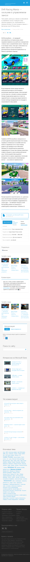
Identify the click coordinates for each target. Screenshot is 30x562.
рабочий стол (6, 482)
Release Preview (17, 463)
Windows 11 (12, 471)
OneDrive (5, 462)
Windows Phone (6, 474)
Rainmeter (18, 462)
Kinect (22, 457)
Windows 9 (18, 471)
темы (4, 486)
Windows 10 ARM (20, 467)
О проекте (19, 511)
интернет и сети (6, 492)
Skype (9, 465)
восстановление (19, 475)
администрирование (7, 475)
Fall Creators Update (9, 455)
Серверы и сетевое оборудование (10, 499)
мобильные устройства (16, 486)
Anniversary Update (13, 452)
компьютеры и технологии (8, 498)
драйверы (5, 477)
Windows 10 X (6, 471)
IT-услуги (24, 490)
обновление (8, 480)
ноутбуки (25, 478)
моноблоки (22, 477)
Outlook (13, 462)
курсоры (17, 477)
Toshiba (5, 467)
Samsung (24, 463)
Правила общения (21, 520)
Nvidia (15, 460)
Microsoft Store (6, 460)
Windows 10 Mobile (15, 469)
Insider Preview (8, 457)
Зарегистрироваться (16, 329)
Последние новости (7, 511)
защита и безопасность (20, 498)
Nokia (12, 460)
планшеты (24, 480)
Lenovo (4, 459)
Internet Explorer (17, 457)
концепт (13, 477)
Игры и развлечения (7, 517)
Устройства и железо (7, 520)
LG (7, 459)
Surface (17, 465)
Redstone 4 (5, 463)
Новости (18, 513)
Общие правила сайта (22, 519)
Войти (7, 329)
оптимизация (18, 480)
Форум (18, 515)
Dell (4, 455)
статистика (23, 484)
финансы (13, 492)
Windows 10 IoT (6, 469)
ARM (4, 453)
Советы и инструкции (7, 513)
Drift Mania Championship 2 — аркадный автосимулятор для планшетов (25, 269)
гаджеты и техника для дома (9, 493)
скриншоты (19, 482)
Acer (4, 452)
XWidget (21, 474)
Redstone (23, 462)
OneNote (9, 462)
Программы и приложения (8, 515)
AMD (7, 452)
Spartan (12, 465)
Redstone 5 (11, 463)
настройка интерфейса (8, 478)
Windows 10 (12, 467)
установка (8, 486)
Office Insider (23, 460)
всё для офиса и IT (17, 489)
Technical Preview (23, 465)
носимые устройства (7, 489)
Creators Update (21, 453)
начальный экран (18, 478)
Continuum (11, 453)
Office (18, 460)
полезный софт (17, 490)
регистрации (6, 288)
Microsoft (14, 459)
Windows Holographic (7, 472)
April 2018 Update (21, 452)
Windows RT (13, 474)
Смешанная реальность (14, 484)
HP (20, 455)
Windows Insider (16, 472)
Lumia (10, 459)
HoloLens (17, 455)
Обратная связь (20, 517)
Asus (7, 453)
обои (13, 480)
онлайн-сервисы (23, 495)
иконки (9, 477)
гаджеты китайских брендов (9, 496)
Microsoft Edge (20, 459)
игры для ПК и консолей (8, 490)
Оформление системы (7, 519)
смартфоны (6, 484)
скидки (11, 482)
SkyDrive (5, 465)
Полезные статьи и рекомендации (10, 487)
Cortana (15, 453)
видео (14, 475)
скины (14, 482)
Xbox (18, 474)
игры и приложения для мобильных (11, 495)
